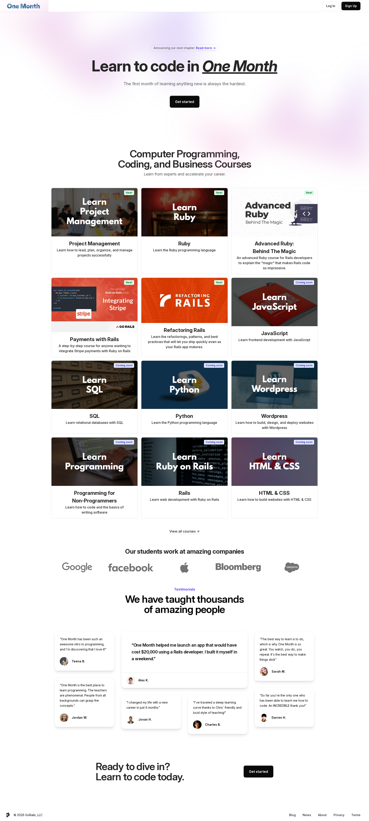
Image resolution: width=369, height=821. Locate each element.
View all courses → (184, 531)
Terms (355, 815)
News (307, 815)
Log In (330, 6)
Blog (292, 815)
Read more (206, 48)
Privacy (339, 815)
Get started (184, 102)
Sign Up (351, 6)
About (322, 815)
